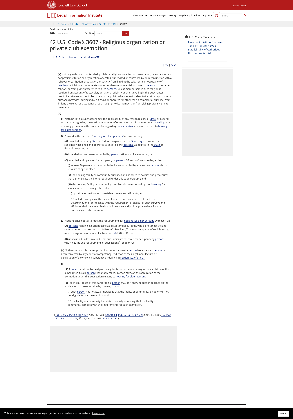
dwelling (160, 122)
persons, (111, 89)
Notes (72, 57)
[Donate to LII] (216, 15)
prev (165, 65)
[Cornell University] (51, 4)
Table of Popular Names (202, 46)
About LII (137, 15)
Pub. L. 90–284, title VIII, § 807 (71, 314)
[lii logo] (81, 15)
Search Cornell (239, 5)
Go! (125, 33)
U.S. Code (61, 24)
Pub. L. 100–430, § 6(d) (130, 314)
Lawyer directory (167, 15)
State (153, 118)
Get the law (150, 15)
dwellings (63, 85)
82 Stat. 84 (111, 314)
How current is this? (199, 53)
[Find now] (245, 15)
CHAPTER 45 (89, 24)
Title (53, 33)
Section (89, 33)
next (173, 65)
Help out (206, 15)
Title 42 (74, 24)
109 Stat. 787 (110, 318)
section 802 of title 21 (132, 257)
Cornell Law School (71, 4)
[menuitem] (137, 15)
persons (150, 85)
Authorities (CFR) (90, 57)
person (155, 165)
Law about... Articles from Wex (205, 42)
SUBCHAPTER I (107, 24)
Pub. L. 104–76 (69, 318)
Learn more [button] (98, 413)
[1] (99, 229)
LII (51, 24)
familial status (125, 126)
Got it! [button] (283, 413)
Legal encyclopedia (189, 15)
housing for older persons (108, 136)
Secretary (136, 141)
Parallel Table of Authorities (204, 49)
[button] (245, 15)
